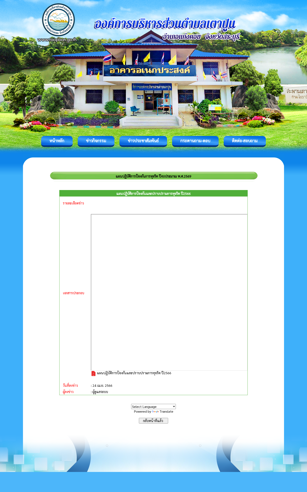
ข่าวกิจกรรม (96, 140)
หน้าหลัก (56, 140)
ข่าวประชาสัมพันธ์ (143, 140)
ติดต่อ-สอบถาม (245, 140)
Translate (166, 411)
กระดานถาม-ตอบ (195, 140)
